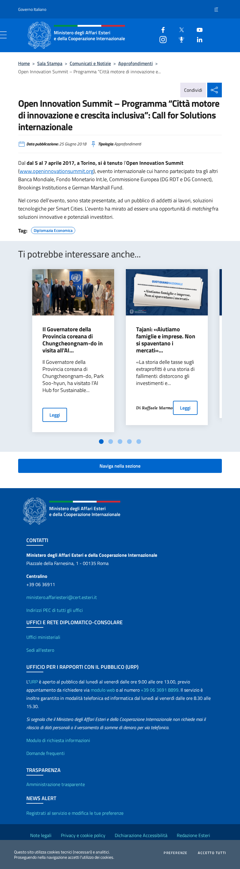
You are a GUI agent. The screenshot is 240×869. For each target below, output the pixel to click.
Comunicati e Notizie (90, 63)
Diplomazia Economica (53, 229)
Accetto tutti (212, 853)
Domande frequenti (45, 753)
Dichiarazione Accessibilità (141, 835)
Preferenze (175, 853)
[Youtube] (197, 29)
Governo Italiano (32, 9)
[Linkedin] (197, 39)
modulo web (103, 689)
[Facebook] (161, 29)
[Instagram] (161, 39)
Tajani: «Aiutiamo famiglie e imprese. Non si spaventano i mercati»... (165, 340)
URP (33, 681)
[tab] (101, 441)
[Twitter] (179, 29)
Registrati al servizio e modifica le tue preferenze (75, 813)
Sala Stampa (49, 63)
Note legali (41, 835)
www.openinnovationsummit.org (56, 171)
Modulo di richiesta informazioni (58, 740)
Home (24, 63)
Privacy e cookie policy (83, 835)
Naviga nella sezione (120, 465)
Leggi (54, 414)
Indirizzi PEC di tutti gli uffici (54, 610)
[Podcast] (179, 39)
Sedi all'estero (40, 650)
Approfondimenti (135, 63)
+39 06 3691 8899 (160, 689)
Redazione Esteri (193, 835)
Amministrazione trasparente (55, 784)
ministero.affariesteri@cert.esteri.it (61, 597)
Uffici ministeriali (43, 637)
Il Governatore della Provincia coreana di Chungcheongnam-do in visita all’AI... (72, 340)
